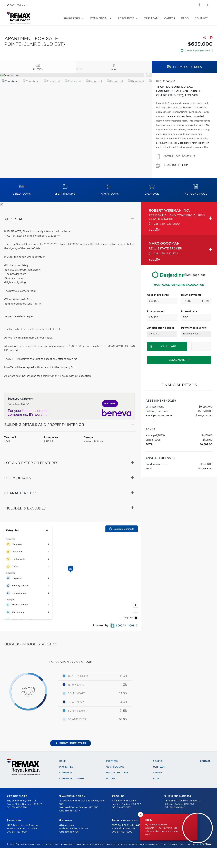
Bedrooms (22, 194)
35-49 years (76, 702)
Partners (112, 761)
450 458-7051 (72, 832)
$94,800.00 (206, 407)
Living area (51, 437)
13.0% (123, 693)
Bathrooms (65, 194)
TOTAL (149, 444)
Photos (38, 69)
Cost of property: (158, 295)
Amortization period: (160, 328)
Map (113, 69)
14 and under (78, 676)
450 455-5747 (72, 811)
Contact (201, 18)
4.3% (123, 684)
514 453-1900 (19, 832)
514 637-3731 (124, 807)
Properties (71, 18)
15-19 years (76, 684)
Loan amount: (156, 311)
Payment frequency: (193, 328)
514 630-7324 (19, 807)
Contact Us (17, 5)
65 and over (77, 719)
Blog (185, 18)
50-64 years (77, 710)
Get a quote (109, 403)
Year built (10, 437)
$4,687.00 (206, 444)
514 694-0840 (177, 807)
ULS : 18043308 (165, 81)
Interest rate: (189, 311)
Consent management (172, 844)
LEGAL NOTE (177, 360)
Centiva (205, 844)
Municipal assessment (158, 415)
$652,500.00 (204, 415)
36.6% (122, 719)
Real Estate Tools (117, 773)
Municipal (151, 435)
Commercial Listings (71, 778)
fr (208, 5)
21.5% (123, 710)
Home (62, 761)
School (149, 440)
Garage (152, 194)
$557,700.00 (205, 411)
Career (169, 18)
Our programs (115, 767)
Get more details (187, 67)
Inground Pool (195, 194)
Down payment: (191, 295)
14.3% (123, 702)
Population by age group (70, 661)
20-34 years (77, 693)
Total (148, 469)
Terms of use (152, 844)
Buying (110, 778)
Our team (151, 18)
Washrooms (108, 194)
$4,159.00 (207, 435)
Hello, (148, 820)
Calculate (168, 346)
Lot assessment (154, 407)
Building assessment (157, 411)
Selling (157, 761)
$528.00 (208, 440)
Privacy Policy (136, 844)
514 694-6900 (124, 832)
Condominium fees (156, 464)
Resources (126, 18)
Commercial (99, 18)
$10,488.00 (206, 464)
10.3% (123, 676)
